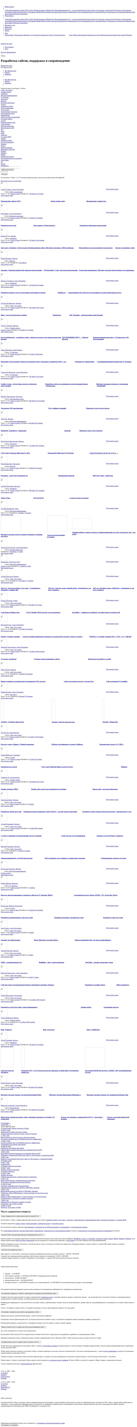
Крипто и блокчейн (96, 12)
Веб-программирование (9, 95)
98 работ (32, 423)
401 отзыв (40, 307)
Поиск (7, 30)
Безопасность (5, 1376)
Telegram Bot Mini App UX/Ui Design (61, 453)
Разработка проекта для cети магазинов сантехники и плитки (23, 292)
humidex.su (62, 292)
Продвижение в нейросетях (96, 201)
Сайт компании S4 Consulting (116, 681)
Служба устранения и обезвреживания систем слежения (21, 836)
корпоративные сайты (92, 1220)
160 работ (31, 605)
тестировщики (64, 1227)
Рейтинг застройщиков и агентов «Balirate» (67, 744)
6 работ (31, 932)
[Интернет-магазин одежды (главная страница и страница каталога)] (11, 530)
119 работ (32, 376)
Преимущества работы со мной (99, 659)
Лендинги (4, 99)
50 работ (23, 330)
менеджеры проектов (11, 1231)
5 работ (30, 955)
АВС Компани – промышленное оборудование (86, 315)
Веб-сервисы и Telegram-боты (44, 225)
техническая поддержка (79, 1227)
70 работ (31, 468)
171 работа (22, 1022)
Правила (4, 1375)
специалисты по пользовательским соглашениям (95, 1231)
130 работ (32, 194)
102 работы (22, 263)
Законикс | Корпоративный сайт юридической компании (21, 270)
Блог (71, 35)
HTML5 (3, 151)
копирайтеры (38, 1231)
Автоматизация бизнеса (59, 12)
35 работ (22, 674)
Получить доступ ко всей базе (11, 181)
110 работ (32, 1044)
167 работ (32, 1110)
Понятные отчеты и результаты (97, 408)
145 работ (32, 285)
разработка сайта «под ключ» (56, 1220)
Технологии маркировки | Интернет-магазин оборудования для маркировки (106, 270)
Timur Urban (5, 498)
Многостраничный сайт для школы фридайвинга (93, 940)
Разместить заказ (6, 44)
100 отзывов (41, 1000)
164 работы (33, 782)
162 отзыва (39, 376)
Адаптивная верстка (111, 1007)
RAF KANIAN (38, 498)
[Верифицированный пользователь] (2, 192)
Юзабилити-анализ (7, 156)
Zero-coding (5, 160)
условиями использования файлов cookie (51, 1423)
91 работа (31, 737)
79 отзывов (29, 696)
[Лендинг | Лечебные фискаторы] (2, 718)
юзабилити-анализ (44, 1223)
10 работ (21, 513)
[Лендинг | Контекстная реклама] (53, 718)
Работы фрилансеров (80, 35)
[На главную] (3, 3)
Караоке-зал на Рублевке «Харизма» (110, 836)
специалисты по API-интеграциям (47, 1227)
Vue (2, 130)
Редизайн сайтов (6, 119)
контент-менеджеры (26, 1231)
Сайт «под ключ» (7, 90)
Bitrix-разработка (123, 985)
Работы (7, 72)
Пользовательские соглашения (11, 158)
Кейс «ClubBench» (93, 1030)
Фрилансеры (9, 16)
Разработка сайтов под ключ (11, 811)
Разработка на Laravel (9, 767)
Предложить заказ (7, 195)
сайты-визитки (79, 1220)
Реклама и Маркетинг (46, 10)
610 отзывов (40, 1110)
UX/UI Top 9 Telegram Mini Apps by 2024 (15, 453)
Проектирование (6, 147)
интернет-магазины (108, 1220)
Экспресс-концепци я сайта (125, 248)
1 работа (23, 566)
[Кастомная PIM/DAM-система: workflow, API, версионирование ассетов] (95, 1067)
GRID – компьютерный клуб (11, 962)
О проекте (4, 1373)
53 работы (32, 651)
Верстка (3, 101)
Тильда (3, 104)
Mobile (38, 12)
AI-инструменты (59, 35)
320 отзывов (40, 240)
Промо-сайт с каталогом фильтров (105, 789)
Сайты (7, 10)
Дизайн (36, 10)
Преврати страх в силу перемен (90, 430)
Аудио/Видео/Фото (11, 12)
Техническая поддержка (9, 112)
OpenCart (4, 135)
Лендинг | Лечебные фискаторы (12, 722)
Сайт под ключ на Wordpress (7, 1071)
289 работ (32, 490)
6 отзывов (29, 629)
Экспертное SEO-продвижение (12, 408)
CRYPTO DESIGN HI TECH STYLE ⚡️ (104, 453)
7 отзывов (27, 513)
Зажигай (67, 430)
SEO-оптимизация (7, 108)
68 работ (22, 696)
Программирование (61, 10)
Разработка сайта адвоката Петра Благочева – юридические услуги (106, 811)
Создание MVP (6, 137)
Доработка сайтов (7, 106)
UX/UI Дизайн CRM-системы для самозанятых (43, 612)
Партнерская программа (109, 35)
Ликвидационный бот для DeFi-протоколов (16, 858)
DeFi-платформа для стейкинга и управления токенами (65, 858)
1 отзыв (28, 566)
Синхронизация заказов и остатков (113, 858)
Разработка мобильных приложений (93, 225)
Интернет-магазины (20, 14)
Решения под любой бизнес (84, 362)
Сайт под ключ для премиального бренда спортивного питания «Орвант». (28, 985)
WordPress (4, 94)
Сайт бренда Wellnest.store (10, 612)
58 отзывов (39, 1087)
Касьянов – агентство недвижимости (14, 475)
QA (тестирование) (7, 142)
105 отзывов (40, 445)
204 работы (33, 401)
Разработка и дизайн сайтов (95, 985)
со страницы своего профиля (58, 1360)
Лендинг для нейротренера (10, 940)
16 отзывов (39, 218)
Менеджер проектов (8, 149)
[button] (5, 8)
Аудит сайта (5, 110)
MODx (3, 155)
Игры (105, 12)
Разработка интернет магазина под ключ (69, 917)
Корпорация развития (66, 475)
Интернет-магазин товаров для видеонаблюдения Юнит (21, 1095)
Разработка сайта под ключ (113, 917)
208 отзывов (40, 651)
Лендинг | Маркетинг (110, 722)
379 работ (32, 240)
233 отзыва (39, 194)
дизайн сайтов (20, 1223)
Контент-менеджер (7, 126)
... (8, 1125)
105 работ (22, 581)
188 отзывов (30, 1022)
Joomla (3, 139)
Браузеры (122, 12)
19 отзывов (41, 401)
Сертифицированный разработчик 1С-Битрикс (114, 362)
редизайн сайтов (57, 1223)
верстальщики (29, 1227)
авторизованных (26, 1364)
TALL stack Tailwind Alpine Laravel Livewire (57, 767)
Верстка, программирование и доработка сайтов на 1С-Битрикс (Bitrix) (27, 895)
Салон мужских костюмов (79, 498)
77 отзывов (29, 581)
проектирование (31, 1223)
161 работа (33, 1000)
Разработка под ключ (8, 225)
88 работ (32, 1087)
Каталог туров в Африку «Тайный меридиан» (17, 744)
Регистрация (9, 47)
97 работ (32, 354)
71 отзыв (20, 551)
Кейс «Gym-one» (49, 1030)
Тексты (93, 10)
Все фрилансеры (10, 71)
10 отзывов (39, 910)
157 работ (22, 629)
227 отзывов (40, 490)
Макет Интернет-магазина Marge (46, 940)
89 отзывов (39, 423)
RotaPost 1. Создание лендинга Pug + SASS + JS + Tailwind (110, 636)
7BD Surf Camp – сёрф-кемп (103, 475)
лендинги (70, 1220)
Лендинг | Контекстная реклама (63, 722)
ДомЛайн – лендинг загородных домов (99, 962)
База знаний (122, 35)
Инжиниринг (23, 12)
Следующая (6, 1123)
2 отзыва (27, 851)
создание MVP (121, 1220)
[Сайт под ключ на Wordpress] (7, 1067)
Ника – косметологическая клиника (14, 315)
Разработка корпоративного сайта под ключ (17, 917)
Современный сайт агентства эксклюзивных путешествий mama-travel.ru (94, 292)
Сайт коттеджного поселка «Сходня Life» (79, 681)
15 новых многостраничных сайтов (47, 659)
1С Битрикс (5, 97)
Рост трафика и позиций (57, 408)
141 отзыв (38, 605)
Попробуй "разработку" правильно (13, 430)
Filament (124, 767)
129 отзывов (39, 737)
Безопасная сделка (94, 35)
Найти (7, 169)
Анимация (85, 12)
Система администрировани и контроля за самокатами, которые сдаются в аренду (52, 636)
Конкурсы (8, 27)
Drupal (3, 164)
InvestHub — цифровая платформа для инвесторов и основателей (96, 612)
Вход (6, 49)
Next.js (3, 146)
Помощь (129, 35)
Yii (2, 162)
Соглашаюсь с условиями (9, 1425)
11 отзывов (29, 330)
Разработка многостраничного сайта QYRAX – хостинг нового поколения (50, 811)
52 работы (31, 910)
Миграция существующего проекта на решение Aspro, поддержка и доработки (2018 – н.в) (33, 362)
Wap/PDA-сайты (6, 140)
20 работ (32, 218)
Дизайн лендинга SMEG (9, 789)
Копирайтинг (5, 115)
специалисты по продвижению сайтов (57, 1231)
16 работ (21, 851)
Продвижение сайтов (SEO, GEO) (21, 10)
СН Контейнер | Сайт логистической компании (61, 270)
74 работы (13, 551)
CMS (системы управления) (10, 117)
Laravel (3, 121)
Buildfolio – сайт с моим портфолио (51, 962)
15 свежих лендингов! (8, 659)
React (2, 131)
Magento (3, 144)
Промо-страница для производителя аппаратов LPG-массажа (23, 681)
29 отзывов (38, 468)
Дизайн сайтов (6, 92)
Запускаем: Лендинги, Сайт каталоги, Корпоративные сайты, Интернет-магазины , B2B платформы (37, 248)
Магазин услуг (10, 25)
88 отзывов (39, 828)
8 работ (30, 977)
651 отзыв (40, 782)
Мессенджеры (46, 12)
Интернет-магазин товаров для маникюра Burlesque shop (107, 1095)
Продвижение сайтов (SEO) (11, 201)
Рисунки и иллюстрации (122, 10)
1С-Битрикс (91, 1238)
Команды (8, 74)
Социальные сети (113, 12)
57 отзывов (39, 1044)
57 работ (32, 759)
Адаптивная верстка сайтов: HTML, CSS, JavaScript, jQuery (96, 895)
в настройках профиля (50, 1346)
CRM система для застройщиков (73, 836)
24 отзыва (38, 759)
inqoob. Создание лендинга (10, 636)
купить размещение (110, 1351)
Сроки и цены (15, 194)
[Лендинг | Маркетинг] (103, 718)
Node (2, 133)
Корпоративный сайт (8, 122)
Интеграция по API (7, 128)
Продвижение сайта (8, 113)
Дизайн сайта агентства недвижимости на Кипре (48, 789)
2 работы (32, 888)
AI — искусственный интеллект (79, 10)
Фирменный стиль (74, 12)
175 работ (32, 445)
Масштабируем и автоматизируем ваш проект (96, 248)
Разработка (57, 315)
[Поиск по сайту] (6, 40)
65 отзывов (29, 674)
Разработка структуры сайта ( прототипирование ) (19, 1007)
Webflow (4, 153)
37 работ (32, 828)
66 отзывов (40, 285)
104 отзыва (39, 354)
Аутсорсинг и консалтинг (105, 10)
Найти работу (9, 7)
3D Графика (32, 12)
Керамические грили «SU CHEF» (112, 744)
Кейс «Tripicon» (6, 1030)
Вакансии (8, 29)
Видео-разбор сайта (58, 201)
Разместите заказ (47, 1297)
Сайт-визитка (5, 124)
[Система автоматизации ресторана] (57, 531)
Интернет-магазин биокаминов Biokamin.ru (65, 1095)
